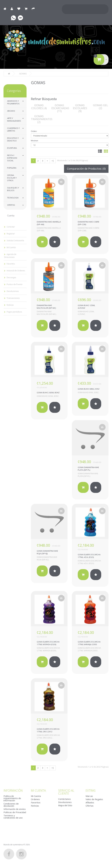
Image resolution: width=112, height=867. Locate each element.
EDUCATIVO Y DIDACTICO (13, 139)
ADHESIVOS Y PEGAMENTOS (13, 102)
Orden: (34, 131)
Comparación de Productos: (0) (86, 168)
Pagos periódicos (14, 311)
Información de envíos (15, 809)
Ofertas (89, 805)
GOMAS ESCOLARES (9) (80, 108)
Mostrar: (34, 140)
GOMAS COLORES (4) (39, 106)
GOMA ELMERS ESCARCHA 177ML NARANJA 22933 (89, 643)
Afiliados (90, 802)
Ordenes (35, 799)
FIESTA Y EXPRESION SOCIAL (12, 158)
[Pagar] (35, 9)
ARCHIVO (11, 111)
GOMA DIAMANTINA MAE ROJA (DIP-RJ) (47, 552)
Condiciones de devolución (11, 804)
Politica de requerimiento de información (12, 798)
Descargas (11, 277)
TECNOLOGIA (13, 197)
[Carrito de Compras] (27, 9)
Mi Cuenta (11, 247)
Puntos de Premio (14, 284)
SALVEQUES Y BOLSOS (13, 189)
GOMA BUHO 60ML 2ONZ (88, 389)
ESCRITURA (12, 148)
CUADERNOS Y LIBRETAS (13, 129)
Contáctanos (64, 798)
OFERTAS (11, 205)
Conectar (11, 226)
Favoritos (11, 263)
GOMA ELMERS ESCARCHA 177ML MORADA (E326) (48, 643)
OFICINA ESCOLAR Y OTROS (12, 178)
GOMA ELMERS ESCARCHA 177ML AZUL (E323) (89, 555)
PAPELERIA (11, 168)
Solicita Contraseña (15, 240)
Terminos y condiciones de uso (13, 816)
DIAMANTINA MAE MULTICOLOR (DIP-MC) (46, 306)
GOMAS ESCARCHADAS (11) (60, 108)
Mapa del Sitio (65, 805)
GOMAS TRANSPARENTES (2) (41, 119)
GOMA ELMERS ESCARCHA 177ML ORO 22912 (48, 730)
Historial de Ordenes (16, 270)
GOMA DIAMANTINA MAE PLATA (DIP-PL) (88, 468)
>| (53, 160)
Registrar (11, 233)
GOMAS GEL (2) (100, 106)
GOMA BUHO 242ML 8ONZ (48, 392)
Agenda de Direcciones (10, 255)
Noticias (10, 305)
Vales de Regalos (94, 799)
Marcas (89, 796)
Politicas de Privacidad (15, 812)
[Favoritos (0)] (20, 9)
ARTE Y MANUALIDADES (14, 119)
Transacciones (13, 298)
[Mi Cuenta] (13, 9)
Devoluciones (13, 291)
